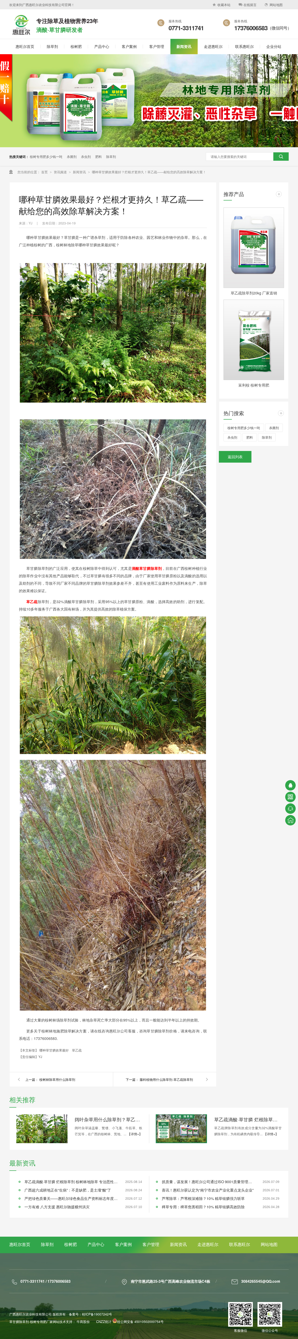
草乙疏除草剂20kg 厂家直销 (254, 293)
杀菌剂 (72, 156)
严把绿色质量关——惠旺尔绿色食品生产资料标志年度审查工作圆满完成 (71, 1198)
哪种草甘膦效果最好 (54, 1050)
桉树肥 (70, 1244)
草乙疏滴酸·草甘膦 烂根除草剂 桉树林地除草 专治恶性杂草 (248, 1119)
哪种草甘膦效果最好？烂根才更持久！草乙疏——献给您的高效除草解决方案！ (149, 172)
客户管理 (150, 1244)
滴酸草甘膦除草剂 (147, 568)
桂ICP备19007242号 (97, 1314)
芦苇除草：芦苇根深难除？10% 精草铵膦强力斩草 (203, 1198)
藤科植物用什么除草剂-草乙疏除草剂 (166, 1079)
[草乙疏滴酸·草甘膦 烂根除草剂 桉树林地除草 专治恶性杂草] (181, 1128)
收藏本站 (223, 4)
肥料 (98, 156)
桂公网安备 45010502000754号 (140, 1321)
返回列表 (235, 456)
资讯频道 (61, 172)
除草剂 (111, 156)
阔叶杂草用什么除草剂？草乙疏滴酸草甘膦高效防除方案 (108, 1119)
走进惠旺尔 (207, 1244)
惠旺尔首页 (19, 1244)
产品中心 (96, 1244)
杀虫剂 (86, 156)
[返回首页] (290, 820)
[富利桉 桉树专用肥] (254, 340)
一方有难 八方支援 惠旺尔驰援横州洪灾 (57, 1206)
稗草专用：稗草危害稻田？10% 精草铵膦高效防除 (203, 1206)
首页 (45, 172)
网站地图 (276, 4)
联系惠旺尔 (239, 1244)
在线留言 (250, 4)
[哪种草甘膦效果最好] (21, 35)
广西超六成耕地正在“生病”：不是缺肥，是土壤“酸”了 (67, 1190)
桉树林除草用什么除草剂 (57, 1079)
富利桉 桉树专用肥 (253, 385)
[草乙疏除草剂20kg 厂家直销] (254, 248)
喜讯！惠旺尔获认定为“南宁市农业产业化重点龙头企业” (208, 1190)
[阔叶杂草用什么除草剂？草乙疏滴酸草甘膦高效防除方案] (42, 1128)
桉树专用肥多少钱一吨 (46, 156)
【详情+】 (134, 1134)
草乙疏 (32, 601)
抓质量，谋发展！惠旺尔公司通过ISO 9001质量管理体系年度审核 (208, 1181)
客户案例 (123, 1244)
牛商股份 (83, 1321)
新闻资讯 (80, 172)
